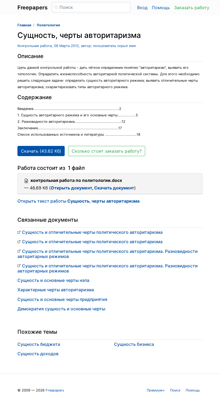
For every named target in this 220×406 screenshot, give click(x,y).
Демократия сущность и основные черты (61, 308)
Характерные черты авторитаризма (55, 289)
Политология (48, 25)
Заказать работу (191, 7)
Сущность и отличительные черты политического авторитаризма (92, 232)
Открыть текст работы (78, 201)
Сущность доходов (37, 353)
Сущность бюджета (38, 344)
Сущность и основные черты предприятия (62, 299)
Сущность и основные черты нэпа (53, 280)
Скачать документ (114, 188)
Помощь (161, 7)
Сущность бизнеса (134, 344)
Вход (142, 7)
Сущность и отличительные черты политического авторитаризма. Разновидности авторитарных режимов (107, 254)
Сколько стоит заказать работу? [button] (107, 151)
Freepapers (55, 390)
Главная (24, 25)
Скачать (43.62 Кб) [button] (41, 151)
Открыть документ (71, 188)
